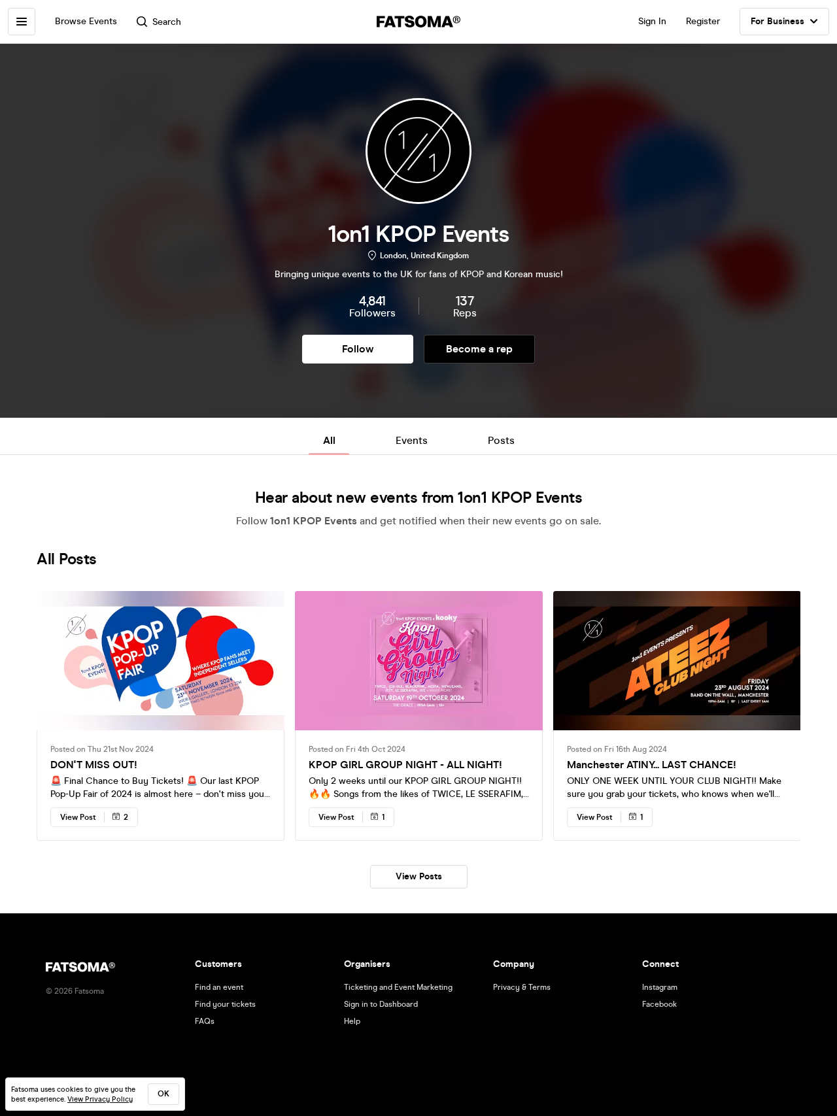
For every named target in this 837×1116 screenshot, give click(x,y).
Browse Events (86, 21)
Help (352, 1021)
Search (166, 21)
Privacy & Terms (522, 987)
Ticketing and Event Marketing (398, 987)
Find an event (219, 987)
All (329, 440)
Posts (501, 440)
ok (163, 1093)
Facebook (659, 1004)
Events (412, 440)
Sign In (652, 21)
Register (703, 21)
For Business (777, 21)
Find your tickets (225, 1004)
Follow (357, 349)
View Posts (419, 876)
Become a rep (479, 349)
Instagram (659, 987)
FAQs (204, 1021)
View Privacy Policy (100, 1099)
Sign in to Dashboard (381, 1004)
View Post (78, 817)
